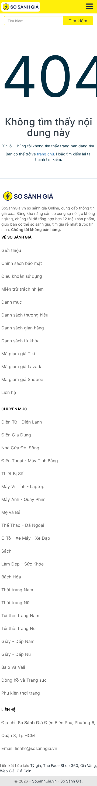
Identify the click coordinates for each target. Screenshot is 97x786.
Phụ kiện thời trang (20, 693)
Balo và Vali (13, 667)
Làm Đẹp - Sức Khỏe (22, 564)
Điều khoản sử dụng (21, 276)
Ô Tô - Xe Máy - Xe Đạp (25, 538)
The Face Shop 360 (60, 765)
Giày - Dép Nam (17, 641)
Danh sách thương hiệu (24, 315)
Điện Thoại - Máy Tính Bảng (29, 460)
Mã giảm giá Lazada (22, 366)
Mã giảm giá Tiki (18, 353)
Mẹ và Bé (10, 512)
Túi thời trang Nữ (18, 628)
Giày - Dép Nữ (16, 654)
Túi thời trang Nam (20, 615)
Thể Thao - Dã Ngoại (22, 525)
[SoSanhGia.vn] (28, 6)
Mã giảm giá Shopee (22, 379)
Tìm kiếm (78, 20)
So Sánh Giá (71, 781)
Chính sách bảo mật (21, 263)
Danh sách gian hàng (22, 327)
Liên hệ (8, 392)
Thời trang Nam (17, 589)
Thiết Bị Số (12, 473)
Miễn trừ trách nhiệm (22, 289)
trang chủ (45, 154)
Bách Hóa (11, 576)
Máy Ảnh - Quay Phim (23, 499)
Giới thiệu (11, 250)
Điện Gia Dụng (16, 435)
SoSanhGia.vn (44, 781)
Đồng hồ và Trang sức (24, 680)
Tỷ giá (35, 765)
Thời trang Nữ (15, 602)
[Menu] (89, 6)
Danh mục (11, 302)
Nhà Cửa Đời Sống (20, 447)
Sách (6, 551)
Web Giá (7, 771)
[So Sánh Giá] (28, 196)
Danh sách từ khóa (20, 340)
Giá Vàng (88, 765)
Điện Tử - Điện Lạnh (21, 422)
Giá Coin (24, 771)
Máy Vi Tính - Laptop (22, 486)
